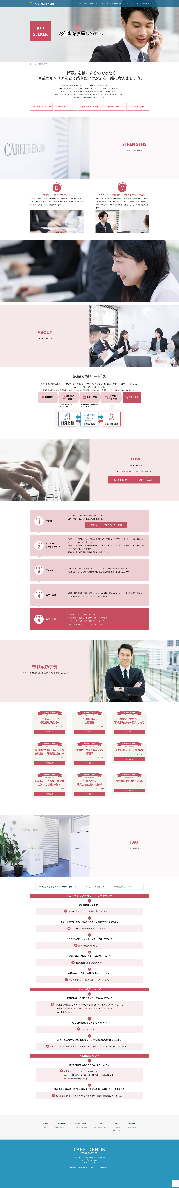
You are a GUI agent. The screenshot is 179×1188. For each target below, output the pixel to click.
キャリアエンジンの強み (41, 106)
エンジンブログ (117, 1131)
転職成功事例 (113, 106)
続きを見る (49, 732)
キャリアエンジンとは (131, 4)
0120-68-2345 (73, 1075)
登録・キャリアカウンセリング (60, 886)
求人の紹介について (98, 886)
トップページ (82, 4)
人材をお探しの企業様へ (114, 4)
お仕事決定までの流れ (89, 106)
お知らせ (117, 1127)
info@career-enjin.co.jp (77, 1078)
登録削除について (125, 886)
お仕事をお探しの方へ (96, 4)
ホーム (45, 1127)
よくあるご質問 (137, 106)
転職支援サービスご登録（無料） (134, 480)
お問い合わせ (144, 4)
